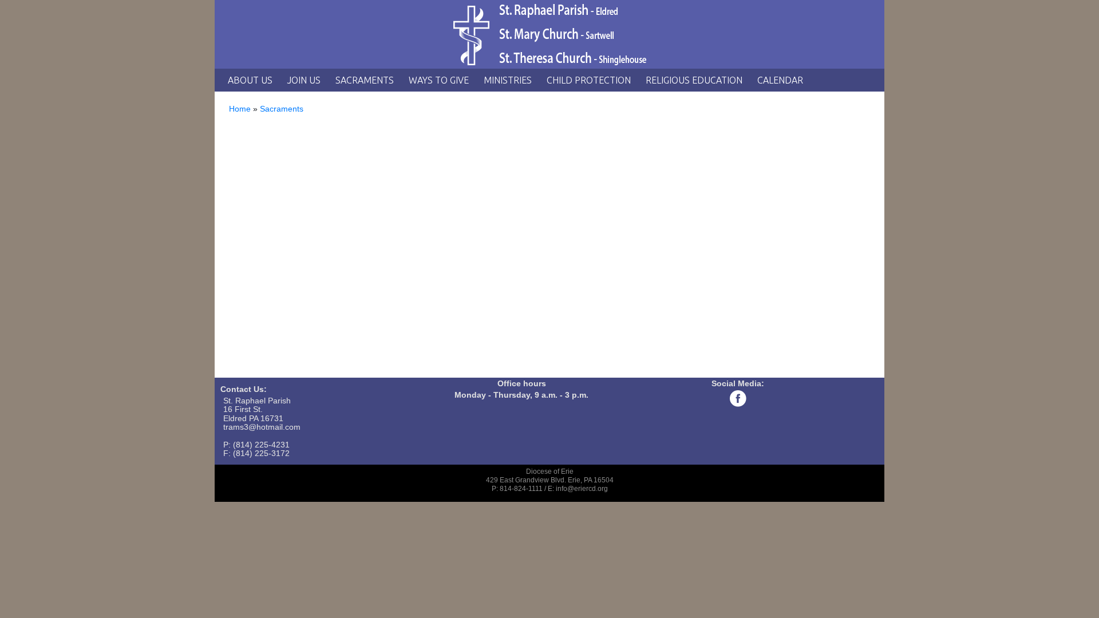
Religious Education (694, 80)
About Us (250, 80)
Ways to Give (439, 80)
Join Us (304, 80)
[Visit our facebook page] (737, 398)
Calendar (780, 80)
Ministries (508, 80)
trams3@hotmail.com (262, 426)
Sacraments (364, 80)
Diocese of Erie (550, 472)
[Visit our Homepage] (549, 34)
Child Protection (589, 80)
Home (240, 108)
